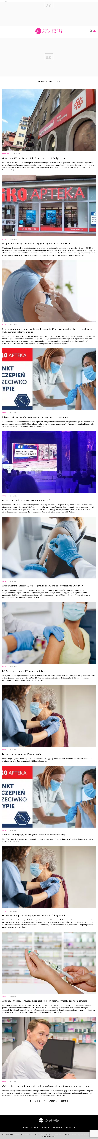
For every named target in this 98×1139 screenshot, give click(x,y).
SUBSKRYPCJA (70, 1127)
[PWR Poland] (49, 1120)
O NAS (25, 1127)
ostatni (64, 1101)
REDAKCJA (34, 1127)
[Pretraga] (90, 31)
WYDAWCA (45, 1127)
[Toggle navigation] (3, 31)
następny (53, 1101)
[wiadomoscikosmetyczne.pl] (49, 31)
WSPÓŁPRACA (57, 1127)
